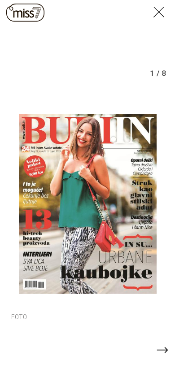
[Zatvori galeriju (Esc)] (164, 5)
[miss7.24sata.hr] (25, 12)
